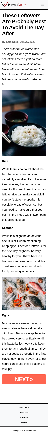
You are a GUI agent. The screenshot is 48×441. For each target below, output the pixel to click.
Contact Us (24, 418)
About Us (24, 423)
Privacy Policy (24, 407)
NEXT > (24, 379)
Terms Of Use (24, 413)
